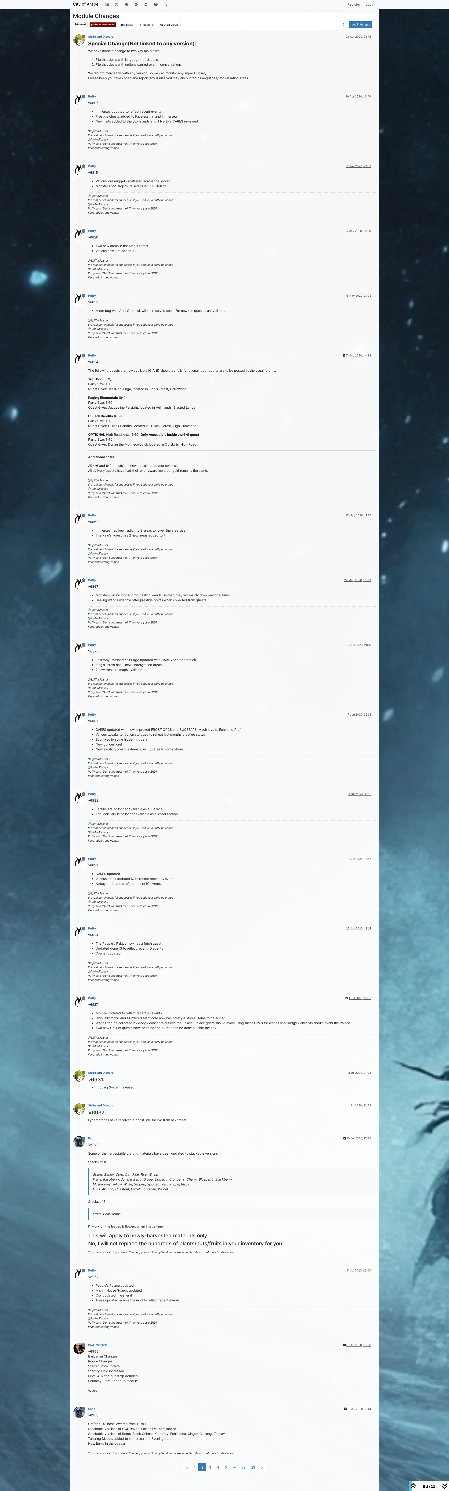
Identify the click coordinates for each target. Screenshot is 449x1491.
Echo (91, 1138)
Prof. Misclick (97, 1345)
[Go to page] (234, 1467)
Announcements (104, 24)
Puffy (92, 96)
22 (243, 1467)
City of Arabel (86, 4)
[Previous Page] (187, 1467)
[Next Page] (262, 1467)
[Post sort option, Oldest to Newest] (344, 24)
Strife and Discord (101, 36)
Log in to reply (360, 24)
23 (253, 1467)
